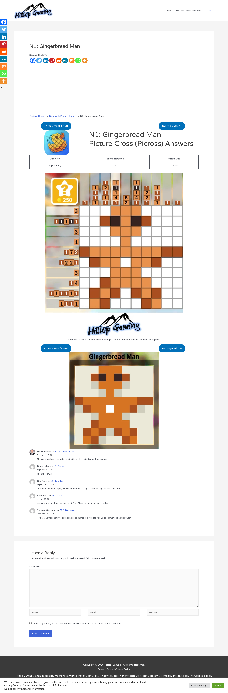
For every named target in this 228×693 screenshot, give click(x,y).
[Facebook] (33, 60)
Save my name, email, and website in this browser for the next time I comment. (78, 623)
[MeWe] (65, 60)
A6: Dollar (56, 495)
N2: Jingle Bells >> (172, 125)
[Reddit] (59, 60)
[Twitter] (39, 60)
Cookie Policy (122, 669)
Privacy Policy (105, 669)
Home (168, 10)
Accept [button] (218, 685)
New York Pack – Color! (62, 116)
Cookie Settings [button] (199, 685)
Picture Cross (36, 116)
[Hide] (1, 87)
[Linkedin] (46, 60)
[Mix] (72, 60)
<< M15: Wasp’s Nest (56, 125)
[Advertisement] (114, 88)
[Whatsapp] (78, 60)
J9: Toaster (57, 481)
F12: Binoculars (68, 510)
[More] (85, 60)
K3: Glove (59, 466)
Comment (35, 566)
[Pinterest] (52, 60)
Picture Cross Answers (188, 10)
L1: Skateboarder (64, 451)
